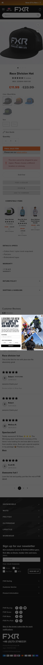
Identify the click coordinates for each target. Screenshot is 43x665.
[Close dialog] (42, 316)
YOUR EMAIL (4, 334)
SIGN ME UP (10, 345)
